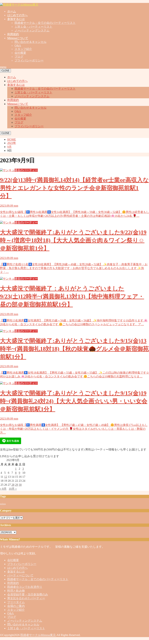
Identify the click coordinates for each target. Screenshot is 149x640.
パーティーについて (20, 575)
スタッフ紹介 (23, 49)
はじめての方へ (17, 15)
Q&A (18, 45)
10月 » (13, 488)
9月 (9, 146)
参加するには (16, 19)
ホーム (11, 11)
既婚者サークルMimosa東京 (38, 635)
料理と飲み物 (16, 590)
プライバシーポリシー (29, 60)
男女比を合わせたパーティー (26, 598)
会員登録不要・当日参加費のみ (27, 594)
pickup (3, 504)
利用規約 (13, 34)
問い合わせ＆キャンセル (31, 41)
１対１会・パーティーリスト (33, 26)
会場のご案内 (16, 605)
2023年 (11, 142)
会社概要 (20, 52)
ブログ (19, 56)
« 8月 (3, 488)
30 (20, 484)
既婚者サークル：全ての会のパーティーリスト (45, 22)
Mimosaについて (17, 38)
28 (12, 484)
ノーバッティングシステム (32, 30)
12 (5, 476)
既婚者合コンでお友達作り (24, 586)
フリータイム (16, 602)
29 (16, 484)
